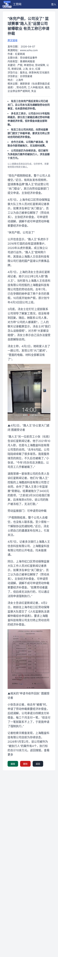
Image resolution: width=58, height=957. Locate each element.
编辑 (13, 763)
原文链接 (12, 40)
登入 (53, 4)
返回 (38, 763)
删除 (25, 763)
